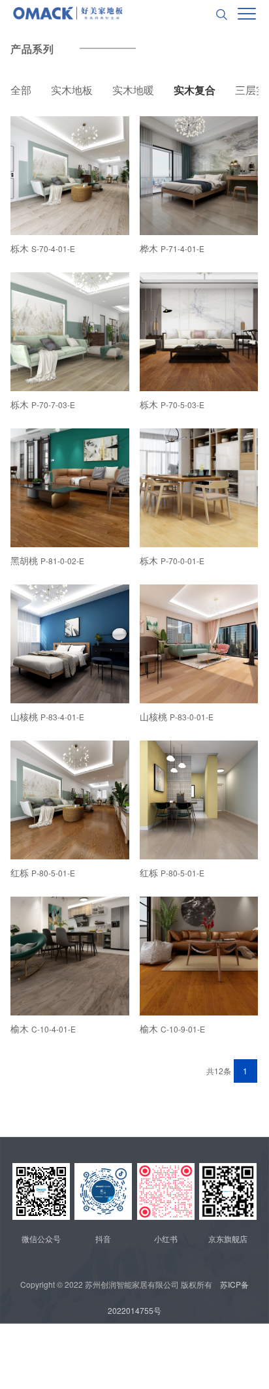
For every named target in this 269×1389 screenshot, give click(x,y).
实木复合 (194, 89)
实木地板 (72, 89)
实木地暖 (133, 89)
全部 (20, 89)
